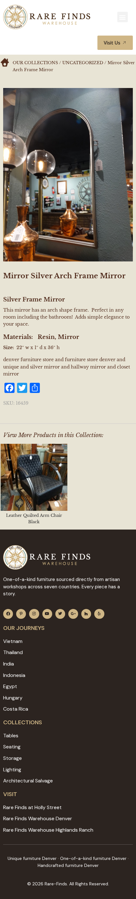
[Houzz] (86, 614)
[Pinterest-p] (21, 614)
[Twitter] (60, 614)
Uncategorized (82, 62)
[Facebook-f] (8, 614)
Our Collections (35, 62)
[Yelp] (99, 614)
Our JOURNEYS (24, 628)
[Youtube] (47, 614)
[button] (122, 17)
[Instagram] (34, 614)
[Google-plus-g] (73, 614)
